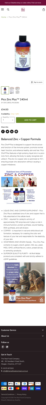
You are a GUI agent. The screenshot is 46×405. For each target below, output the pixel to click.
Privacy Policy (21, 394)
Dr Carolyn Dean (11, 103)
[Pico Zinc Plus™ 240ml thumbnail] (5, 90)
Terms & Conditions (7, 394)
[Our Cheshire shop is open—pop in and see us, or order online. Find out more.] (23, 2)
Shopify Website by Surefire (10, 400)
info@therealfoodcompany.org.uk (15, 371)
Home (3, 17)
